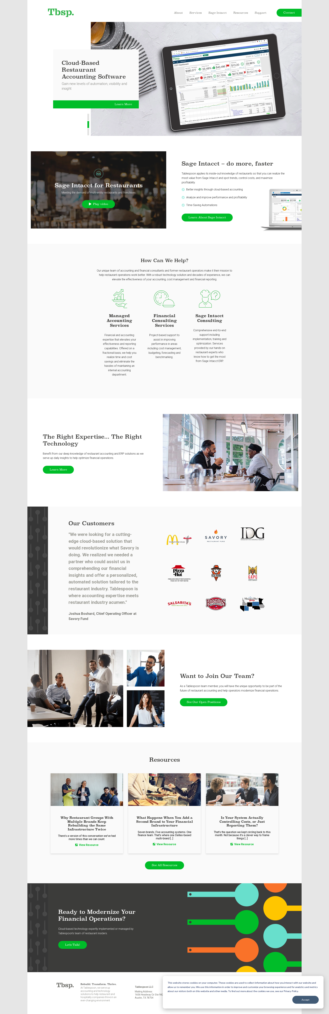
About (178, 12)
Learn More (123, 104)
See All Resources (164, 865)
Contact (289, 12)
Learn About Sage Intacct (207, 217)
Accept (305, 999)
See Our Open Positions (204, 702)
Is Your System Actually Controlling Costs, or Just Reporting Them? (242, 821)
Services (196, 12)
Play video (100, 204)
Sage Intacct (218, 12)
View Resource (89, 845)
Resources (240, 12)
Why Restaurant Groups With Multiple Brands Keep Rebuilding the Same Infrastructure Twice (86, 823)
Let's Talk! (72, 944)
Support (260, 12)
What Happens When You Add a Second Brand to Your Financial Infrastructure (164, 821)
